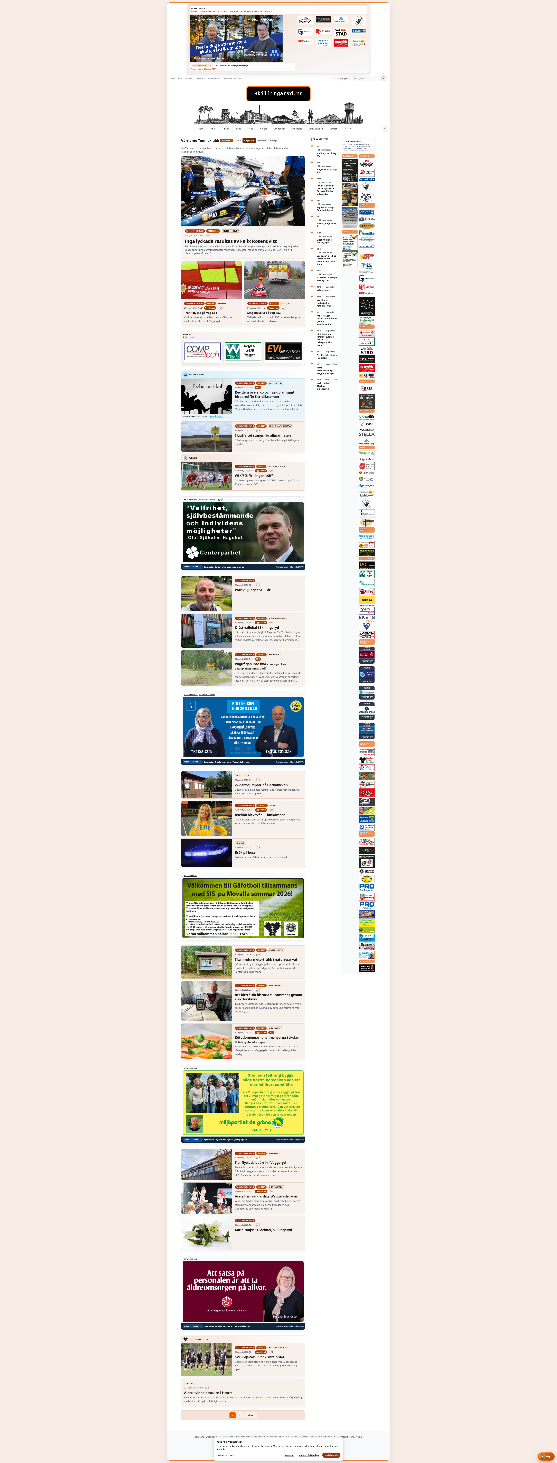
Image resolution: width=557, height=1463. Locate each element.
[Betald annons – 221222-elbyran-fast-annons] (359, 31)
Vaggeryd (249, 140)
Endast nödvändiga (309, 1455)
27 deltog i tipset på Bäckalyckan (327, 279)
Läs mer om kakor (225, 1455)
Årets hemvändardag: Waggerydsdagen (325, 370)
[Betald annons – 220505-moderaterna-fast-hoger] (367, 674)
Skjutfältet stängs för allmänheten (326, 209)
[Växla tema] (385, 129)
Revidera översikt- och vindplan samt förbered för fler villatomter (326, 189)
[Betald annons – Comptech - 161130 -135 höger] (202, 351)
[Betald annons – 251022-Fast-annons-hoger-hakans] (367, 226)
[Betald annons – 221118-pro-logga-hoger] (367, 905)
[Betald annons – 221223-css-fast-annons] (367, 240)
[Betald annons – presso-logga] (367, 601)
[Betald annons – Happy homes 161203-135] (367, 359)
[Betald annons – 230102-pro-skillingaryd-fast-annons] (367, 888)
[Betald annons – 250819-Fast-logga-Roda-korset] (367, 333)
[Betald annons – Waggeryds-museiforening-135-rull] (367, 914)
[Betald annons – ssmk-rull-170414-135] (367, 752)
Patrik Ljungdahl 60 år (326, 225)
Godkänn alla (331, 1455)
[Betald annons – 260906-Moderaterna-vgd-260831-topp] (242, 38)
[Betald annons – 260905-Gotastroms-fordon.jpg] (350, 194)
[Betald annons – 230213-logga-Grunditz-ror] (367, 248)
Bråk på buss (323, 290)
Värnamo (262, 140)
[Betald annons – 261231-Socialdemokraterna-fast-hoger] (367, 654)
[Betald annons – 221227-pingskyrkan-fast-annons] (367, 523)
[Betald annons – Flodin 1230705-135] (367, 424)
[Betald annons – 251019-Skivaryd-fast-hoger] (367, 850)
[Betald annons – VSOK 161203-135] (367, 776)
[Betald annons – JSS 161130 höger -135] (367, 635)
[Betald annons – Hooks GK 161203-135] (367, 811)
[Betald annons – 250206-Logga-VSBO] (367, 417)
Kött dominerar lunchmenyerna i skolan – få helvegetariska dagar (325, 340)
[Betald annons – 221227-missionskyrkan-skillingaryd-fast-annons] (367, 453)
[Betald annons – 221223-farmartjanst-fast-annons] (367, 233)
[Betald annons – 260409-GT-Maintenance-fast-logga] (305, 32)
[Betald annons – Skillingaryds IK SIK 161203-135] (367, 793)
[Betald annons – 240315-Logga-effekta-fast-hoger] (367, 219)
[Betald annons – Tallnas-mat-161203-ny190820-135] (367, 186)
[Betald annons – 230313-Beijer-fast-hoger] (367, 376)
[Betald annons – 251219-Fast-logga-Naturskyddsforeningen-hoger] (367, 930)
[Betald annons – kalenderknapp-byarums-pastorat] (359, 43)
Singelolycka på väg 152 (327, 171)
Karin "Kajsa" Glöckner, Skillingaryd (323, 386)
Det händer (189, 78)
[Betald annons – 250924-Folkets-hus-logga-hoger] (367, 401)
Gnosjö (273, 140)
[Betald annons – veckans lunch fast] (367, 179)
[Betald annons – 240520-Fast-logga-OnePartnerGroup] (341, 19)
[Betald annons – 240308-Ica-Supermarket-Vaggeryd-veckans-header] (305, 20)
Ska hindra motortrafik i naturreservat (324, 303)
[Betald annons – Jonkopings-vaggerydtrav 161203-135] (367, 802)
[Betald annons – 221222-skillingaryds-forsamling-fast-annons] (367, 473)
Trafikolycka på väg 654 (326, 154)
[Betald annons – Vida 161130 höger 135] (367, 591)
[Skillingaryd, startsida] (278, 94)
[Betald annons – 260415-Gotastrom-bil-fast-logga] (323, 19)
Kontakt (237, 78)
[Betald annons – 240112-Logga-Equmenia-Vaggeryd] (367, 459)
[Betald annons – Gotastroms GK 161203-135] (367, 819)
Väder (172, 78)
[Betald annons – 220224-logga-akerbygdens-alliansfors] (367, 479)
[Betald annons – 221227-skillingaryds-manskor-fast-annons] (367, 871)
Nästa (250, 1415)
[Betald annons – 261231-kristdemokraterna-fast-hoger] (367, 730)
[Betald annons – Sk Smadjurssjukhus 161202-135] (367, 321)
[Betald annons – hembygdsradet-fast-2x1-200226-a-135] (367, 955)
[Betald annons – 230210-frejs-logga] (367, 388)
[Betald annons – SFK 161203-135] (367, 827)
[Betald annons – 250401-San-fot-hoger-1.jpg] (367, 257)
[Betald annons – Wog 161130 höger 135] (367, 626)
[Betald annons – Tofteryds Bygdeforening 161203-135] (367, 842)
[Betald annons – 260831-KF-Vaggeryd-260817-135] (350, 243)
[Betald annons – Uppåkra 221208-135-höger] (367, 619)
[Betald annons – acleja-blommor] (367, 341)
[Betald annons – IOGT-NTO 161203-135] (367, 938)
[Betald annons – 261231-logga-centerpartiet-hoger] (367, 710)
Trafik (179, 78)
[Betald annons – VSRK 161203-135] (367, 785)
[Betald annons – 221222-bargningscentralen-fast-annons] (367, 544)
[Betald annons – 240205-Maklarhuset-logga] (367, 430)
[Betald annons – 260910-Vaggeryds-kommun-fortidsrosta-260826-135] (350, 259)
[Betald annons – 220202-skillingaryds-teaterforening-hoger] (367, 861)
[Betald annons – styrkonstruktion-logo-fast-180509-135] (367, 583)
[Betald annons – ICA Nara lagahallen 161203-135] (367, 173)
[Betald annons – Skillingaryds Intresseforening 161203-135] (367, 897)
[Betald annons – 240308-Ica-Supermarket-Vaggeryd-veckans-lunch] (367, 163)
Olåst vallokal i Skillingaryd (324, 241)
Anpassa (289, 1455)
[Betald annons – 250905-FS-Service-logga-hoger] (323, 31)
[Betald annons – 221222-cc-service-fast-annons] (367, 537)
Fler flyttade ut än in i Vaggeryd (327, 356)
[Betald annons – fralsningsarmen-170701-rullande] (367, 466)
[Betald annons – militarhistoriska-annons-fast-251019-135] (367, 923)
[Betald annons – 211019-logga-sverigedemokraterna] (367, 692)
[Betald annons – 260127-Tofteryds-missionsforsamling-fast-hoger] (367, 513)
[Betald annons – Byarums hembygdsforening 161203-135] (367, 946)
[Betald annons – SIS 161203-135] (367, 760)
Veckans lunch (214, 78)
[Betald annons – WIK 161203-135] (367, 767)
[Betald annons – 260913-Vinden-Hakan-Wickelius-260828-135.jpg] (350, 218)
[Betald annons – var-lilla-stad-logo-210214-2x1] (341, 32)
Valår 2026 (201, 78)
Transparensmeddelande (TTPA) (204, 69)
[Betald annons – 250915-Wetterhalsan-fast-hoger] (323, 43)
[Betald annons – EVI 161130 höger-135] (283, 351)
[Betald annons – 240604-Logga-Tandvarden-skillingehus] (367, 272)
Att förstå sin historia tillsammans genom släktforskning (327, 320)
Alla (239, 140)
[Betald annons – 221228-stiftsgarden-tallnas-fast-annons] (359, 20)
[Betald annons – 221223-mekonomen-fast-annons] (367, 552)
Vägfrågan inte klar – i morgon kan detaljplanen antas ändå (327, 260)
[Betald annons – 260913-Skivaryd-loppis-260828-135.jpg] (350, 170)
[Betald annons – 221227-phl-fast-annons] (305, 41)
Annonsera (227, 78)
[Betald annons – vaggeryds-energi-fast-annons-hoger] (367, 968)
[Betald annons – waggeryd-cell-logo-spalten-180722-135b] (243, 351)
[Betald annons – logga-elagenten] (341, 43)
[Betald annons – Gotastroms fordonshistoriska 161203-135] (367, 879)
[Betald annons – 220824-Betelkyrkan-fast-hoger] (367, 486)
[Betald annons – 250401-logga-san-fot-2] (367, 306)
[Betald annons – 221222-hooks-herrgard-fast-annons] (367, 197)
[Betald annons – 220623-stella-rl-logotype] (367, 435)
